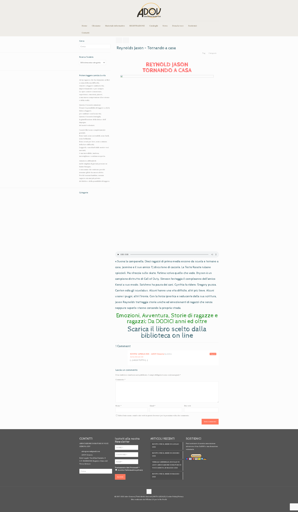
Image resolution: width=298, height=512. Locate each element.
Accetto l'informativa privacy (130, 470)
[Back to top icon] (149, 491)
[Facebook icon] (148, 503)
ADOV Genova (86, 455)
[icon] (150, 503)
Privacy (180, 496)
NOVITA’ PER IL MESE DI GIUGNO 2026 (165, 454)
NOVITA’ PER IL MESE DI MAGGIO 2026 (165, 475)
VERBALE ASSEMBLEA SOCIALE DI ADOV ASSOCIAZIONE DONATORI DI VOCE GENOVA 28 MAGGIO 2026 (166, 465)
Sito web (187, 406)
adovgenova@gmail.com (90, 451)
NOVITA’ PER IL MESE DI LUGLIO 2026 (165, 445)
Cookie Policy (171, 496)
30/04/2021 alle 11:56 (136, 357)
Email (152, 406)
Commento (120, 380)
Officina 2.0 (149, 499)
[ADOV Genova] (149, 10)
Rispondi (213, 354)
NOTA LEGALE (159, 496)
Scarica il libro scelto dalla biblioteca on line (167, 332)
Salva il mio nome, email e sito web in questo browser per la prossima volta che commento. (153, 415)
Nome (118, 406)
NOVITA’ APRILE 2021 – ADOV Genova (147, 354)
